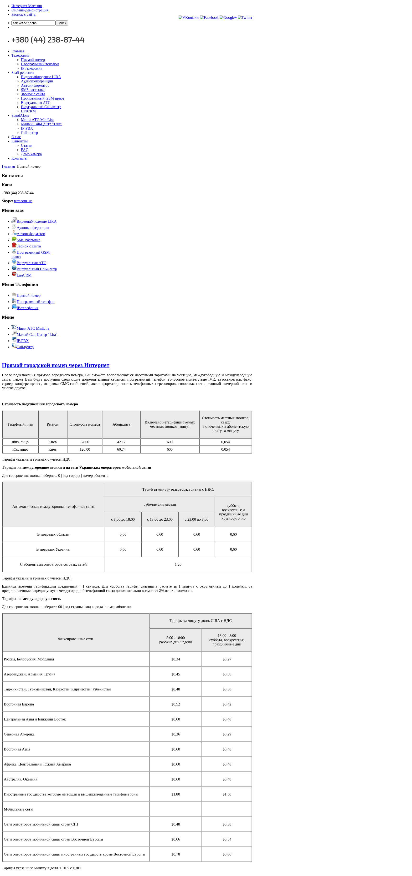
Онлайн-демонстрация (29, 10)
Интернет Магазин (26, 6)
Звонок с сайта (23, 14)
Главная (8, 166)
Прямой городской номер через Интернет (55, 365)
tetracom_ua (23, 201)
